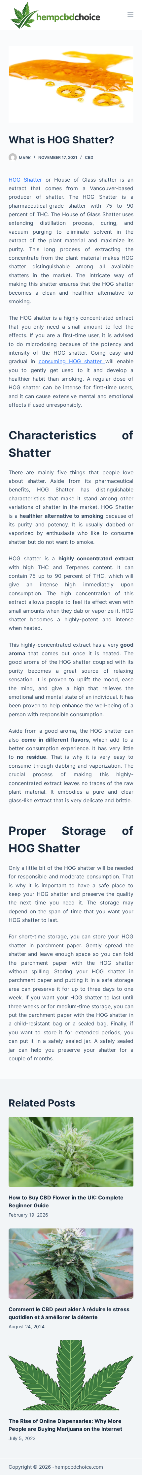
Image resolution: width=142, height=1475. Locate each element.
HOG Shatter (27, 179)
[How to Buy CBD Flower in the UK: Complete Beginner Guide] (71, 1152)
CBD (89, 157)
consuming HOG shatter (72, 361)
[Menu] (130, 15)
